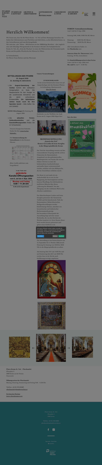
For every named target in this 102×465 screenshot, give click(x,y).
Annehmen (61, 236)
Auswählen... (41, 236)
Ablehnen (55, 236)
